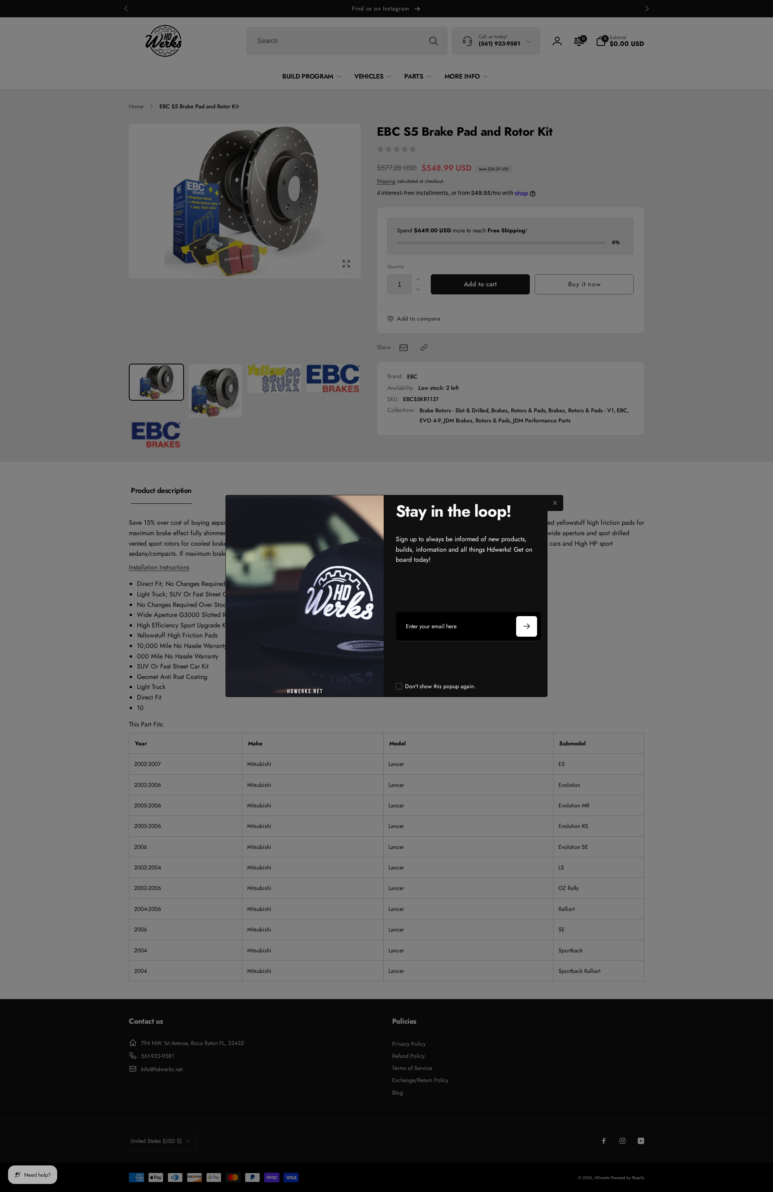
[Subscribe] (526, 626)
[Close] (555, 503)
